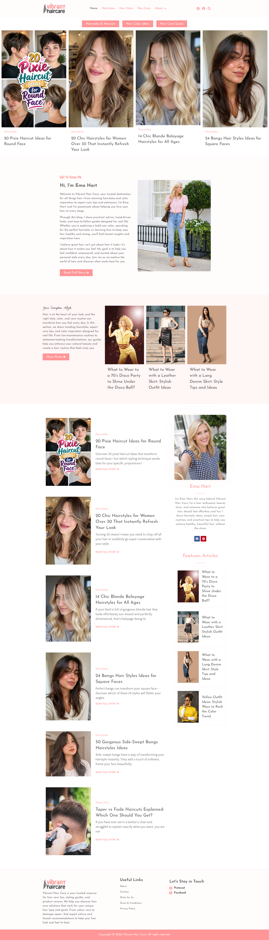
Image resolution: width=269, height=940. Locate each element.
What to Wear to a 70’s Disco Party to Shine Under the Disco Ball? (211, 586)
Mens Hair (102, 802)
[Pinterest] (198, 8)
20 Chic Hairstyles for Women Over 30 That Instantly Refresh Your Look (100, 144)
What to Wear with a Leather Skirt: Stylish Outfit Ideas (212, 627)
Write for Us (127, 897)
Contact (124, 892)
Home (94, 8)
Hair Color (126, 8)
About (159, 8)
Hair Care (144, 8)
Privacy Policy (127, 908)
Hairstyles (108, 8)
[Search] (209, 8)
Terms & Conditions (131, 903)
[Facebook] (203, 8)
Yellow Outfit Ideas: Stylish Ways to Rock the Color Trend (212, 706)
